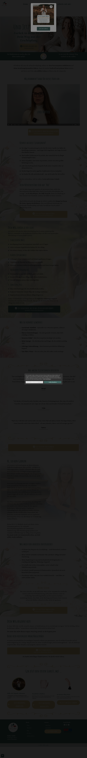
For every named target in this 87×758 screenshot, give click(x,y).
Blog (43, 4)
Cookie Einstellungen (47, 379)
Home (25, 4)
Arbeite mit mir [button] (64, 4)
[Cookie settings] (2, 755)
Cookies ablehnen (34, 382)
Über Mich (29, 728)
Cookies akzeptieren (53, 382)
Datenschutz (48, 728)
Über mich (34, 4)
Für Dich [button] (51, 4)
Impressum (48, 725)
